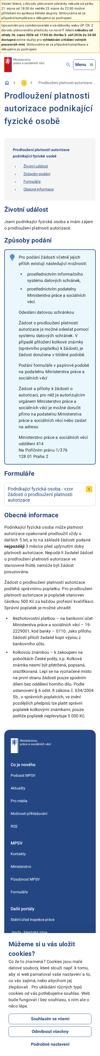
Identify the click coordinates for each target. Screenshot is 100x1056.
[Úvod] (7, 82)
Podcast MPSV (23, 775)
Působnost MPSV (25, 879)
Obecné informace (38, 189)
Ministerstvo (21, 866)
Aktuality (18, 788)
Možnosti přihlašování (29, 813)
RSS (14, 826)
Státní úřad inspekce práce (32, 919)
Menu (80, 64)
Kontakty (18, 854)
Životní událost (35, 166)
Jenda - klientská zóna (29, 932)
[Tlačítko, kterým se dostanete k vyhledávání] (68, 64)
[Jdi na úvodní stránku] (24, 64)
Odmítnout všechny (50, 1031)
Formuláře (32, 181)
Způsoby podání (36, 174)
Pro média (19, 801)
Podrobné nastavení (50, 1044)
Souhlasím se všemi (50, 1018)
